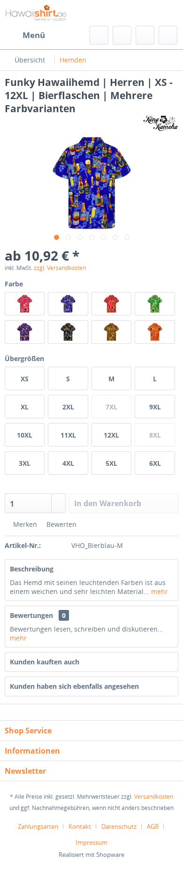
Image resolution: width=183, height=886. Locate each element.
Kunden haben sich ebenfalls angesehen (74, 686)
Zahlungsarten (38, 826)
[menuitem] (25, 35)
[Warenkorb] (168, 35)
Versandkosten (153, 797)
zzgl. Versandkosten (60, 268)
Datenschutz (119, 826)
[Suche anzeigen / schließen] (99, 35)
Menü (34, 35)
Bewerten (60, 524)
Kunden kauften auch (44, 661)
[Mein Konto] (145, 35)
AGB (153, 826)
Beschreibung (31, 568)
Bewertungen (31, 615)
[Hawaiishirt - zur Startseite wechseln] (36, 13)
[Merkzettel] (122, 35)
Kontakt (80, 826)
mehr (158, 591)
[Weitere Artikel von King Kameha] (160, 123)
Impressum (91, 842)
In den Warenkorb (107, 503)
